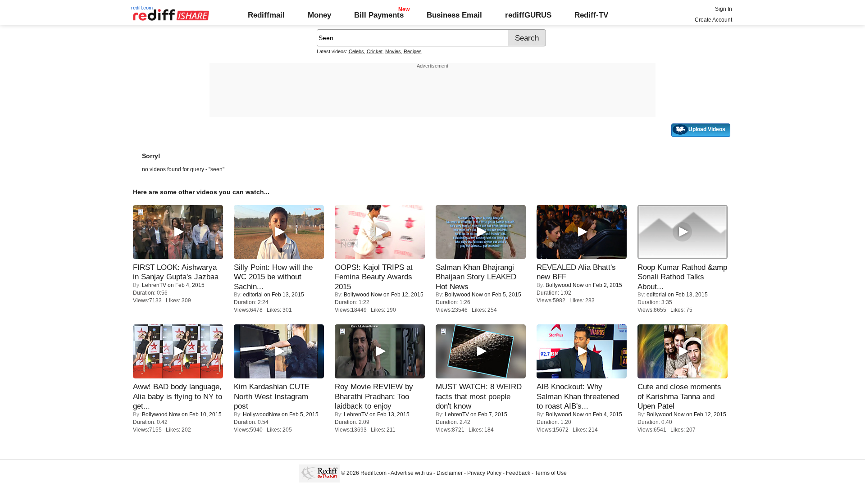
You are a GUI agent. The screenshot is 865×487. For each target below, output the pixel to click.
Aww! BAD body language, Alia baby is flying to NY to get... (177, 396)
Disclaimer (450, 473)
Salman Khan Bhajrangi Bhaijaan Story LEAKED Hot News (476, 277)
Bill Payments (379, 15)
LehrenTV (154, 285)
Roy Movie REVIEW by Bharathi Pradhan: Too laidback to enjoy (374, 396)
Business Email (454, 15)
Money (319, 15)
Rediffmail (266, 15)
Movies (393, 51)
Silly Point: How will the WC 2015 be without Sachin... (273, 277)
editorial (253, 294)
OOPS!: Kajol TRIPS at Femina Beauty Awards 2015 (374, 277)
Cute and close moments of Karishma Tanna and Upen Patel (679, 396)
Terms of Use (551, 473)
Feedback (518, 473)
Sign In (723, 9)
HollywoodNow (261, 414)
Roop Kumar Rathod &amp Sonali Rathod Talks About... (682, 277)
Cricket (374, 51)
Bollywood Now (363, 294)
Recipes (413, 51)
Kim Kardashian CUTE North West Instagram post (272, 396)
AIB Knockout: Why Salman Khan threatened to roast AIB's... (578, 396)
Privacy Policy (484, 473)
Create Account (713, 20)
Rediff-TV (591, 15)
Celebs (356, 51)
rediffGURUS (528, 15)
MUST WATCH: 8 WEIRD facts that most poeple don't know (479, 396)
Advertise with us (411, 473)
